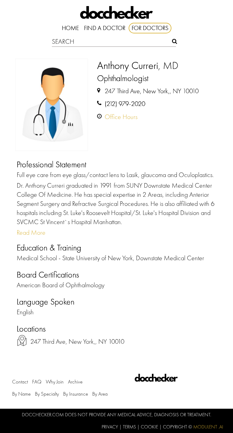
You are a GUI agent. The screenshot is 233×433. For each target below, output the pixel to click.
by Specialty (47, 393)
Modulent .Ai (208, 427)
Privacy (110, 427)
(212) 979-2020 (125, 103)
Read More (31, 232)
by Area (100, 393)
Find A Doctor (104, 28)
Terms (130, 427)
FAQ (37, 381)
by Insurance (75, 393)
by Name (21, 393)
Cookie (150, 427)
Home (70, 28)
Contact (20, 381)
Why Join (55, 381)
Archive (75, 381)
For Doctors (150, 28)
